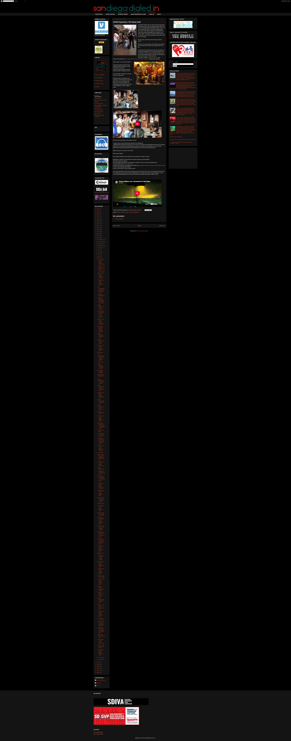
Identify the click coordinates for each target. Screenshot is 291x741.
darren (98, 685)
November (100, 241)
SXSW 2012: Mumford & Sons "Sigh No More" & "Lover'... (101, 441)
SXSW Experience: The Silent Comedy (101, 381)
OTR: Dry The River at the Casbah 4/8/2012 (101, 527)
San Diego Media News (101, 295)
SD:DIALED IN (98, 14)
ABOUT (159, 14)
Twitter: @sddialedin (100, 74)
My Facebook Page (98, 732)
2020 (98, 221)
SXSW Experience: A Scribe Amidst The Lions (101, 388)
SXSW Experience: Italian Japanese (101, 306)
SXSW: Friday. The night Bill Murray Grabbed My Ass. (101, 457)
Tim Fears (98, 682)
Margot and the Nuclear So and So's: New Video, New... (101, 630)
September (100, 245)
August (99, 247)
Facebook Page (98, 77)
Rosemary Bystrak (100, 680)
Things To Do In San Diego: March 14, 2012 (101, 493)
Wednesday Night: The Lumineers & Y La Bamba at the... (101, 426)
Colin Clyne (97, 113)
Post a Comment (119, 218)
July (99, 249)
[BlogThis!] (146, 210)
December (100, 239)
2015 (98, 231)
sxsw (130, 212)
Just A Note (100, 452)
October (100, 243)
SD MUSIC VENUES (123, 14)
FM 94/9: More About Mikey (101, 576)
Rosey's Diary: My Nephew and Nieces (101, 514)
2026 (98, 208)
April (99, 256)
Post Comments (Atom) (142, 230)
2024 (98, 213)
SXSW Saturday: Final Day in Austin (101, 335)
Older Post (162, 225)
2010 (98, 664)
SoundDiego (98, 98)
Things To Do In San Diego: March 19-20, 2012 (101, 448)
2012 (98, 237)
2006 (98, 672)
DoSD (96, 101)
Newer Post (116, 225)
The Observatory (99, 103)
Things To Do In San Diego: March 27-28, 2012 (101, 322)
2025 (98, 210)
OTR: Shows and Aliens (101, 619)
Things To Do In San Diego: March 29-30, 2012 (101, 275)
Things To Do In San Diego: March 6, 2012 (101, 614)
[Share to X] (148, 210)
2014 (98, 233)
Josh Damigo (98, 108)
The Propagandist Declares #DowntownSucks (101, 290)
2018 (98, 225)
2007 (98, 670)
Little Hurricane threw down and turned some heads (152, 165)
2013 (98, 235)
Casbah (97, 95)
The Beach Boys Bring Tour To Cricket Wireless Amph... (101, 520)
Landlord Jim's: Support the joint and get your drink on (183, 139)
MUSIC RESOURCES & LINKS (138, 14)
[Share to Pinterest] (151, 210)
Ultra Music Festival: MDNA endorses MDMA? (100, 329)
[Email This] (145, 210)
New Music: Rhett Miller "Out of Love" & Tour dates (101, 534)
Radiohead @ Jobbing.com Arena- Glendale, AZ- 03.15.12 (101, 359)
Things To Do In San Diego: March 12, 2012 (101, 548)
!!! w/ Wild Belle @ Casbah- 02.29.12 (101, 435)
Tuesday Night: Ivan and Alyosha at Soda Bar (101, 623)
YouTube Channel (99, 83)
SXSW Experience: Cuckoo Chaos (101, 341)
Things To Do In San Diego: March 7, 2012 (101, 582)
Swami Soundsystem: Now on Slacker (101, 600)
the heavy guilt (135, 212)
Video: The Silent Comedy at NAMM (101, 588)
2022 (98, 217)
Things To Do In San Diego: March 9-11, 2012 (101, 564)
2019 (98, 223)
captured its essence (153, 57)
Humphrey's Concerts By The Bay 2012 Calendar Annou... (101, 314)
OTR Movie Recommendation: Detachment (101, 268)
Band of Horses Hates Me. (176, 136)
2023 (98, 215)
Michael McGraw (99, 111)
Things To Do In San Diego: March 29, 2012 (101, 283)
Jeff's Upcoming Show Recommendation (101, 606)
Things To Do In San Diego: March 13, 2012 (101, 508)
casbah (118, 212)
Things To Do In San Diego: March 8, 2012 (101, 571)
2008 (98, 668)
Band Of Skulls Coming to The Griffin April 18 (101, 499)
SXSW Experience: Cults (101, 413)
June (99, 252)
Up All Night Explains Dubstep (100, 371)
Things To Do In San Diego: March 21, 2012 (101, 418)
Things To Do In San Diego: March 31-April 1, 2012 (101, 262)
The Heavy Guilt (99, 110)
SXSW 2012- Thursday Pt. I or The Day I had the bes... (101, 479)
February (100, 657)
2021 (98, 219)
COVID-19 (151, 14)
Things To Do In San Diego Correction (101, 463)
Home (139, 225)
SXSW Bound (101, 503)
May (99, 254)
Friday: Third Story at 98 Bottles (101, 646)
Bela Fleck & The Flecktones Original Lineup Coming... (101, 556)
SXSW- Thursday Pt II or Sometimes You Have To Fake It (101, 471)
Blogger (154, 737)
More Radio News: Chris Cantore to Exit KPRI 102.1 (101, 541)
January (100, 659)
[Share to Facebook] (149, 210)
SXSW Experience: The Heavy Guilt (101, 401)
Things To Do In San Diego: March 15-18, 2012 (101, 486)
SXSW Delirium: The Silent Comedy (101, 366)
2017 (98, 227)
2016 (98, 229)
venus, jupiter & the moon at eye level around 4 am (136, 58)
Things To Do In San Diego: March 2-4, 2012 (101, 652)
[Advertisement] (183, 157)
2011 (98, 662)
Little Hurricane (124, 212)
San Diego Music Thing (100, 100)
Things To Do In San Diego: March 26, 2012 (101, 348)
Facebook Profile (99, 80)
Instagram (97, 86)
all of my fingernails (127, 163)
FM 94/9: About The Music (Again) (101, 594)
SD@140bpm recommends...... (101, 376)
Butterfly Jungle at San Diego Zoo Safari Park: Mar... (101, 300)
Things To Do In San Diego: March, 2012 (101, 641)
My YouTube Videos (98, 734)
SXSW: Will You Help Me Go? (101, 636)
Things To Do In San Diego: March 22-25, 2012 (101, 395)
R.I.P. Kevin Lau (100, 353)
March (99, 258)
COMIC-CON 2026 (110, 14)
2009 (98, 666)
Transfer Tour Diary (101, 431)
